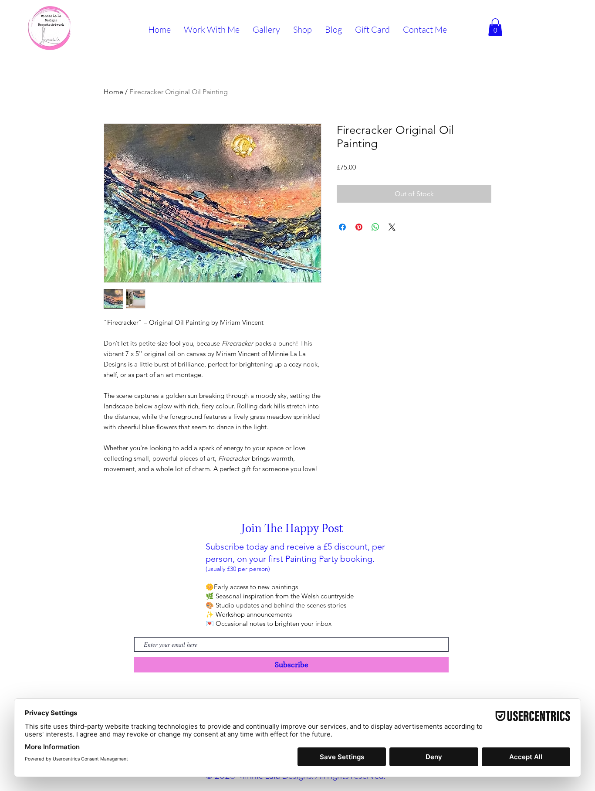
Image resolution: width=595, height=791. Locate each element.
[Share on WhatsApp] (375, 227)
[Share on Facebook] (342, 227)
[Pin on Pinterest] (359, 227)
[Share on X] (392, 227)
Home (113, 92)
